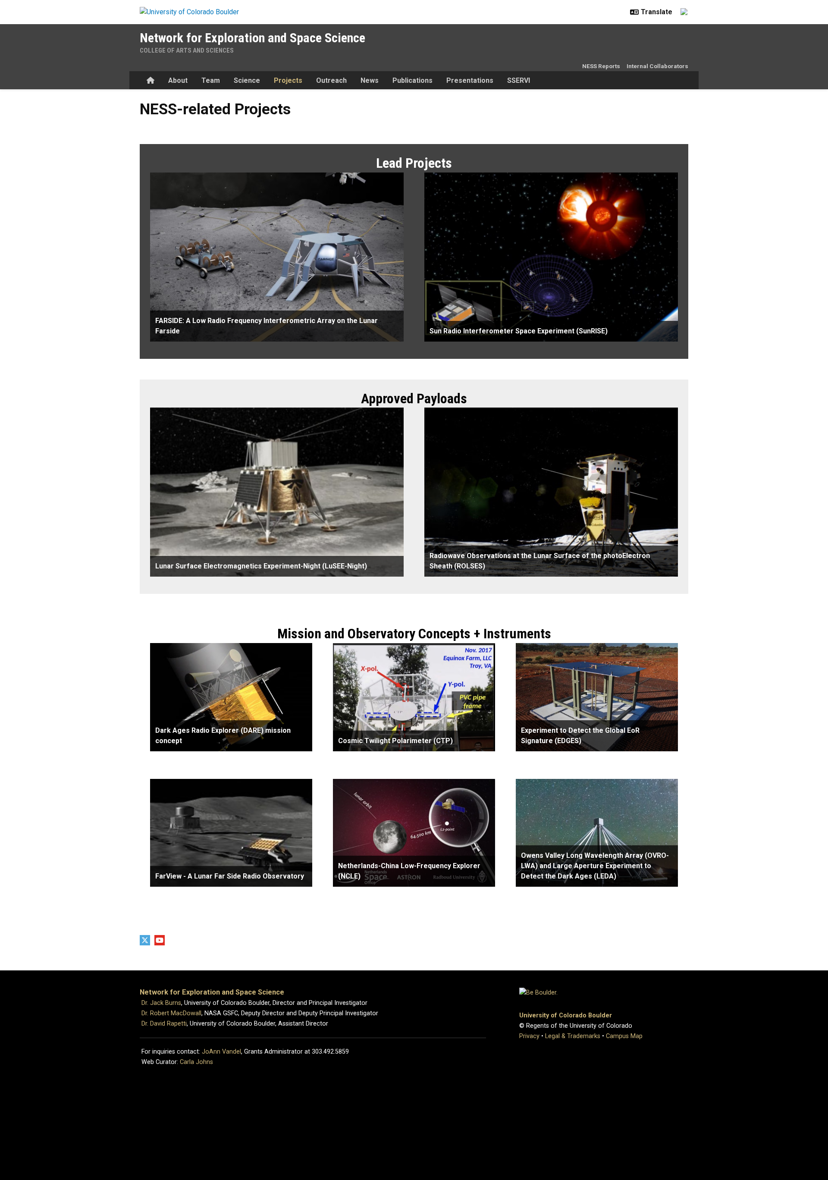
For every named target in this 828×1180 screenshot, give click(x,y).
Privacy (529, 1036)
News (370, 80)
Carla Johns (196, 1062)
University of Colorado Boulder (565, 1015)
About (178, 80)
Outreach (331, 80)
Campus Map (624, 1036)
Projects (288, 80)
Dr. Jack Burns (161, 1003)
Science (247, 80)
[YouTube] (159, 940)
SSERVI (518, 80)
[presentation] (277, 257)
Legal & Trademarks (572, 1036)
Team (210, 80)
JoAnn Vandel (221, 1051)
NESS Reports (601, 66)
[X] (145, 940)
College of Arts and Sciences (187, 50)
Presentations (469, 80)
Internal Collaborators (657, 66)
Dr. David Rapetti (164, 1023)
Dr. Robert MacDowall (171, 1013)
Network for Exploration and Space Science (252, 37)
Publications (412, 80)
